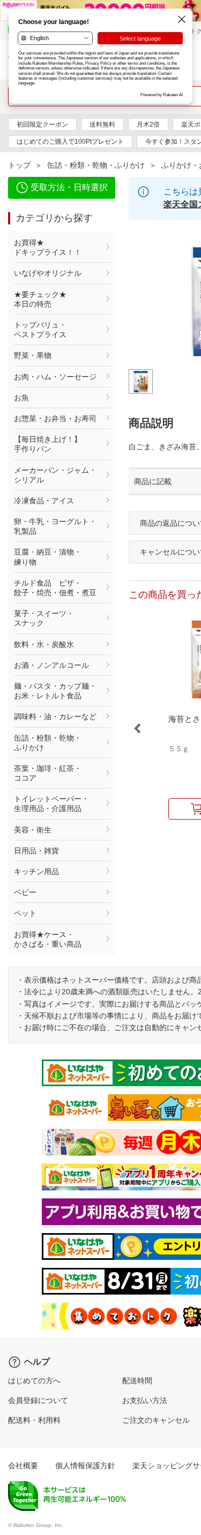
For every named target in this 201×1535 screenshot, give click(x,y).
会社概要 (23, 1465)
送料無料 (102, 124)
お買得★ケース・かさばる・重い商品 (47, 939)
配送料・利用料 (34, 1420)
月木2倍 (148, 124)
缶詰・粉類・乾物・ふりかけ (96, 165)
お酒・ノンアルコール (51, 665)
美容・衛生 (32, 829)
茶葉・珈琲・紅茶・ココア (47, 773)
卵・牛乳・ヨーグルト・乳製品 (55, 526)
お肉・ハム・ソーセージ (55, 376)
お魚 (21, 397)
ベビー (25, 892)
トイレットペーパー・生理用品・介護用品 (51, 803)
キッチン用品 (36, 871)
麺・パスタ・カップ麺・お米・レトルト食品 (55, 691)
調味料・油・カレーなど (55, 716)
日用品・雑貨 (36, 850)
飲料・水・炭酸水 (44, 644)
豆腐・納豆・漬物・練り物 (47, 557)
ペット (25, 913)
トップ (19, 165)
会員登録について (38, 1400)
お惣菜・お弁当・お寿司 (55, 418)
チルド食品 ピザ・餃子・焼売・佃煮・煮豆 (55, 588)
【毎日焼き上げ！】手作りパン (47, 444)
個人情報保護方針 (85, 1465)
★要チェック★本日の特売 (40, 299)
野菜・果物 (32, 355)
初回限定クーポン (42, 124)
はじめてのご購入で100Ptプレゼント (70, 141)
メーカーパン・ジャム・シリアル (55, 475)
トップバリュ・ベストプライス (40, 330)
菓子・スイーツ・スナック (44, 618)
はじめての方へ (34, 1380)
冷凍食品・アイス (44, 500)
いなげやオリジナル (47, 273)
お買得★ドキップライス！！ (47, 247)
